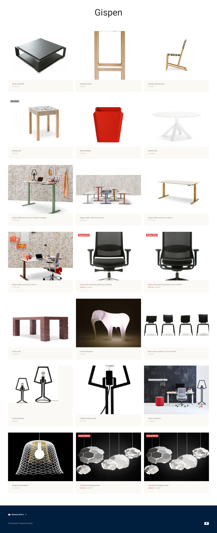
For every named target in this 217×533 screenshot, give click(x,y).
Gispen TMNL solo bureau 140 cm (92, 218)
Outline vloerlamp (154, 418)
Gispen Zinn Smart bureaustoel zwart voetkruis (165, 285)
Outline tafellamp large (88, 418)
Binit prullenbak (85, 151)
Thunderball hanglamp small (158, 485)
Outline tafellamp (18, 418)
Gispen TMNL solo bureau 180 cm (24, 285)
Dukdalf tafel (152, 151)
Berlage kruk (16, 151)
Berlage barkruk (86, 84)
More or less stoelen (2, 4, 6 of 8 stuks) (162, 351)
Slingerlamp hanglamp (20, 485)
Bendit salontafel (18, 84)
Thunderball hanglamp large (90, 485)
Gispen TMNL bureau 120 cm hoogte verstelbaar (29, 218)
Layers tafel (16, 351)
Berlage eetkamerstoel (156, 84)
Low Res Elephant (86, 351)
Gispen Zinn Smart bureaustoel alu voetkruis (96, 285)
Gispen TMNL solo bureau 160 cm (160, 218)
